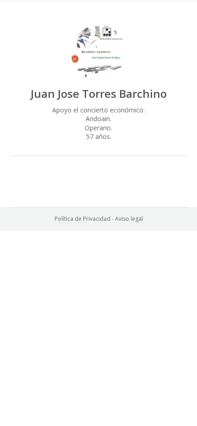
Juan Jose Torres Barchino (99, 93)
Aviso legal (129, 219)
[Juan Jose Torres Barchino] (98, 52)
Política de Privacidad (82, 219)
